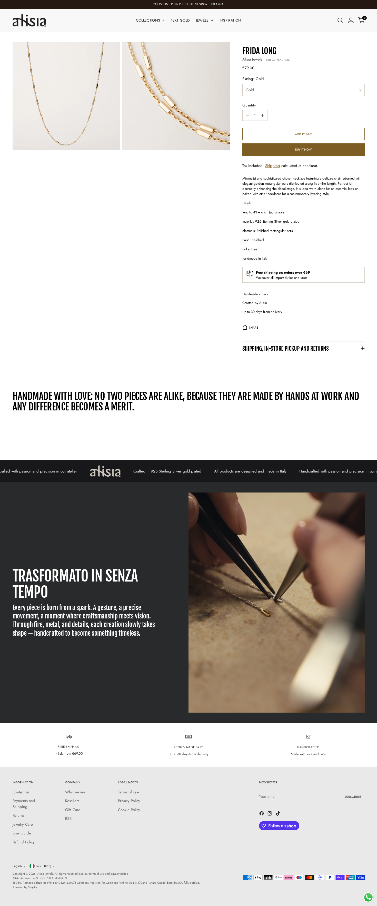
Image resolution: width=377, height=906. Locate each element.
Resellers (72, 801)
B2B (68, 818)
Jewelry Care (23, 824)
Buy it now (303, 149)
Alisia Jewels (252, 59)
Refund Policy (24, 842)
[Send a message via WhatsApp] (368, 897)
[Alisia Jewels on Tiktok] (278, 814)
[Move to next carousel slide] (360, 442)
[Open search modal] (340, 20)
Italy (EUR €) (43, 866)
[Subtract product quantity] (247, 115)
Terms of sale (128, 792)
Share (253, 328)
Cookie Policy (129, 810)
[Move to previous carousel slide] (348, 442)
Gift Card (72, 810)
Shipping (272, 166)
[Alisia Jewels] (29, 20)
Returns (18, 815)
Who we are (75, 792)
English (17, 866)
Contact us (21, 792)
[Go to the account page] (351, 20)
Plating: (253, 79)
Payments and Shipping (24, 804)
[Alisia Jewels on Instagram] (270, 814)
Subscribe (352, 797)
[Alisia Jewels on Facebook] (262, 814)
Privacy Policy (129, 801)
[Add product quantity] (262, 115)
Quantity (249, 105)
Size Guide (22, 833)
